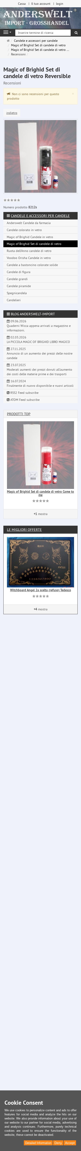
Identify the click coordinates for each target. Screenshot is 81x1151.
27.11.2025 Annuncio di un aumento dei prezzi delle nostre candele (39, 353)
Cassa (22, 4)
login (59, 4)
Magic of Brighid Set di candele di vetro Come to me (40, 493)
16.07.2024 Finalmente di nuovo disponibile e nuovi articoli (40, 383)
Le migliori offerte (24, 529)
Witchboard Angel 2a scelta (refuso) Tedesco (40, 590)
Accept (70, 1143)
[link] (11, 201)
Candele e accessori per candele (40, 215)
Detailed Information (38, 1143)
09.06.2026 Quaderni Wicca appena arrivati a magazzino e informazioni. (39, 325)
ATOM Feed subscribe (24, 400)
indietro (11, 113)
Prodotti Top (18, 414)
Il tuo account (40, 4)
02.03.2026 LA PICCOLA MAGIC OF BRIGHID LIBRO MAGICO (38, 339)
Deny (58, 1143)
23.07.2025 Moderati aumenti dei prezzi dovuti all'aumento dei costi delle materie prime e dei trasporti (39, 369)
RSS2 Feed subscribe (23, 393)
